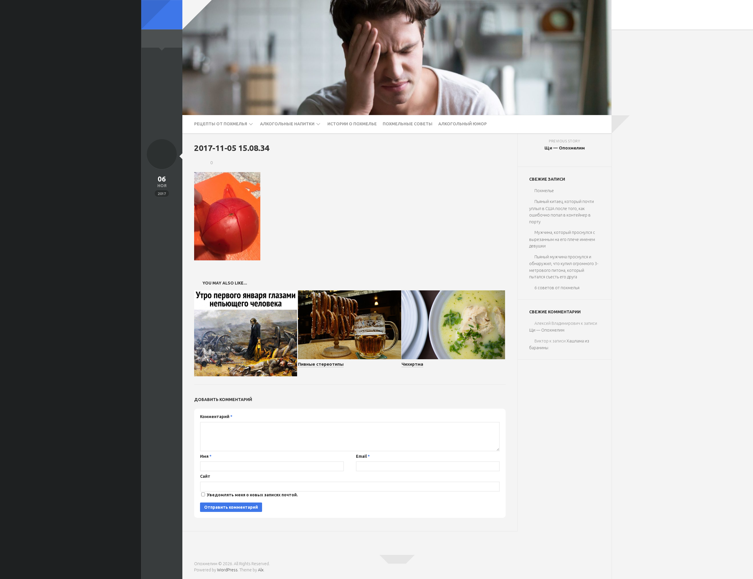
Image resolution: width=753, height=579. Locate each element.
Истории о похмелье (352, 124)
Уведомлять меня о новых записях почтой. (252, 495)
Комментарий (216, 416)
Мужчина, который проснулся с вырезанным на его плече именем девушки (562, 239)
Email (363, 456)
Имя (205, 456)
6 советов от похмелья (556, 287)
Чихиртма (412, 364)
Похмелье (544, 190)
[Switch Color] (161, 14)
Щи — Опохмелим (546, 330)
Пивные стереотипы (321, 364)
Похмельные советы (407, 124)
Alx (261, 570)
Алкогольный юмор (462, 124)
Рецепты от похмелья (220, 124)
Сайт (205, 476)
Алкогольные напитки (287, 124)
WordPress (227, 570)
